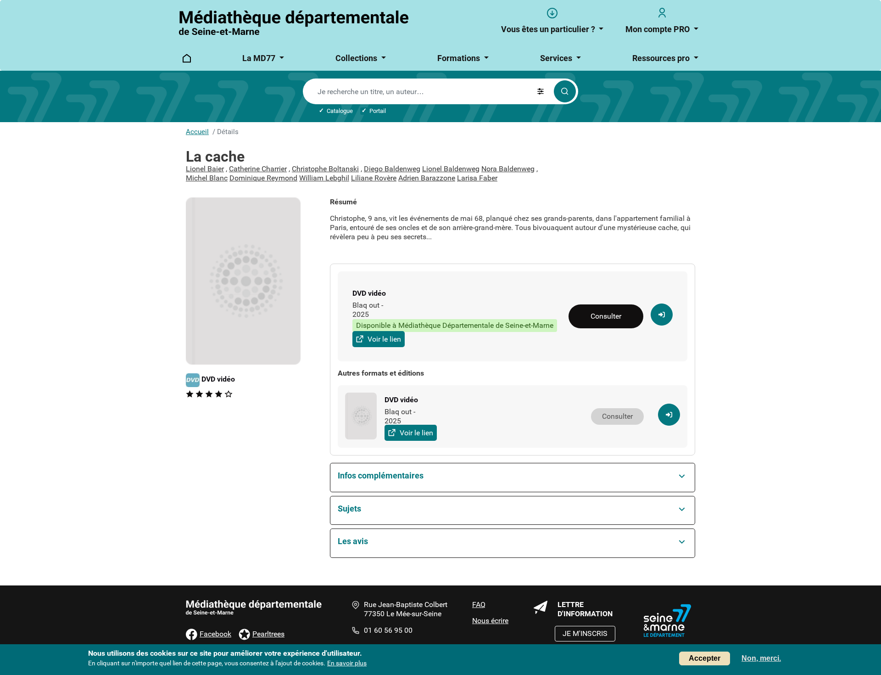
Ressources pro (661, 58)
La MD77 (259, 58)
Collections (357, 58)
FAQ (478, 604)
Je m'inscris (585, 633)
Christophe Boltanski (325, 168)
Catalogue (340, 110)
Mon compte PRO (658, 29)
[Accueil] (294, 22)
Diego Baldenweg (392, 168)
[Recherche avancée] (540, 91)
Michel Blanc (207, 178)
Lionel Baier (205, 168)
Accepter (704, 658)
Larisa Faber (477, 178)
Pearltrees (268, 634)
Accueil (197, 132)
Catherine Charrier (258, 168)
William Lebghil (324, 178)
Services (557, 58)
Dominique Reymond (263, 178)
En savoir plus (347, 663)
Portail (377, 110)
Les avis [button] (353, 541)
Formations (459, 58)
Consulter (606, 316)
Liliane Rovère (373, 178)
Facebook (215, 634)
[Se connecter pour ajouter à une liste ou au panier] (662, 315)
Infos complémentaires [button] (381, 475)
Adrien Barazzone (426, 178)
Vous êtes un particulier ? (549, 29)
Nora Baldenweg (508, 168)
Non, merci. (761, 658)
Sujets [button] (349, 508)
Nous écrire (490, 620)
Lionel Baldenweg (451, 168)
